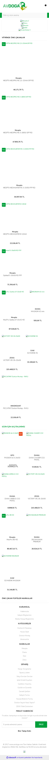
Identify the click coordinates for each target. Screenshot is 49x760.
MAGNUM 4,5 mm (37, 311)
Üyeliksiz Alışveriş (24, 684)
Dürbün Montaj (24, 636)
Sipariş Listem (24, 673)
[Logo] (15, 6)
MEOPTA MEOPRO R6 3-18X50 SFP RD (17, 133)
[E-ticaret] (24, 757)
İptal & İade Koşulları (24, 680)
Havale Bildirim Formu (24, 699)
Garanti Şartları (24, 691)
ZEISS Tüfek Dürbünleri (24, 706)
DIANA (37, 309)
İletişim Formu (24, 695)
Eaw (24, 656)
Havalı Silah (24, 632)
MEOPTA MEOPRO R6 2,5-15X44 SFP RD (18, 80)
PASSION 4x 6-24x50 (12, 458)
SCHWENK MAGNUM (12, 580)
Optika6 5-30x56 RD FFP (12, 275)
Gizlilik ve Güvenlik (24, 688)
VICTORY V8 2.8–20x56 (12, 360)
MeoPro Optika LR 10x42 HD (14, 320)
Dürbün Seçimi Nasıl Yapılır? (24, 703)
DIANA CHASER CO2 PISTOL (37, 459)
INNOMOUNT (16, 406)
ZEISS (12, 358)
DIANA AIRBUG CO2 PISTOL (12, 500)
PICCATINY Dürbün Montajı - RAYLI (15, 408)
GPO (12, 455)
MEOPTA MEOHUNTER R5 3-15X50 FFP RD (19, 188)
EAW (32, 350)
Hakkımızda (24, 611)
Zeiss (24, 660)
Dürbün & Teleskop (24, 628)
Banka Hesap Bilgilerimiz (24, 619)
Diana (24, 652)
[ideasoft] (11, 757)
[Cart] (44, 6)
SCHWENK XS (32, 353)
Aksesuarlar (24, 639)
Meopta (18, 78)
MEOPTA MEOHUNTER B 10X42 (15, 234)
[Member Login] (40, 6)
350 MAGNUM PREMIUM (36, 541)
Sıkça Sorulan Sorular (25, 676)
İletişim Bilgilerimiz (24, 615)
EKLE (41, 724)
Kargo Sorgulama (24, 669)
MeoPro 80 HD (12, 540)
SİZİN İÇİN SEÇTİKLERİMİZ (13, 427)
